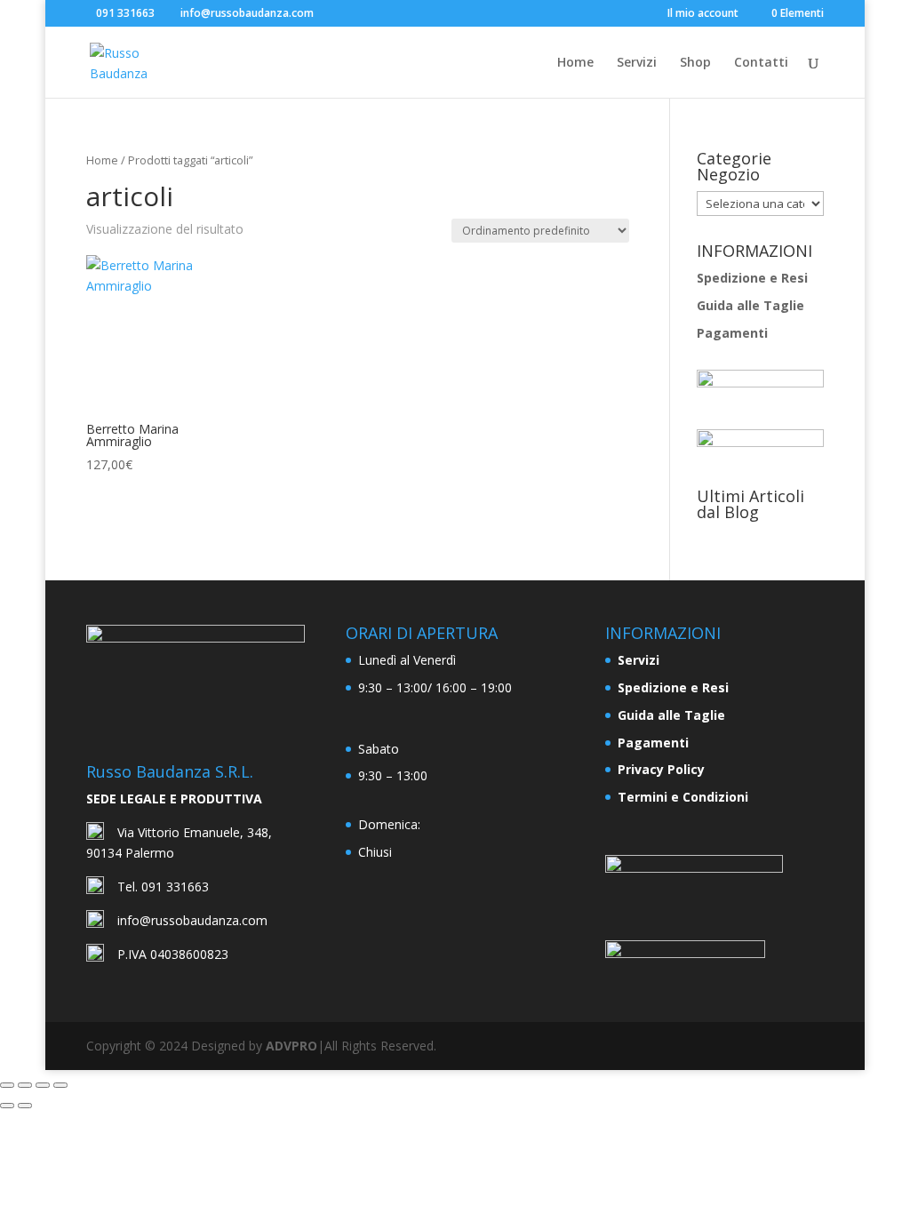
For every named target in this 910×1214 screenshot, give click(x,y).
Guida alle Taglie (750, 305)
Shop (695, 63)
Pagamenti (732, 332)
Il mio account (702, 14)
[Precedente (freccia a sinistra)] (7, 1105)
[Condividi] (43, 1085)
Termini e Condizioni (683, 796)
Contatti (761, 63)
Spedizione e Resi (752, 277)
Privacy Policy (661, 769)
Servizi (637, 63)
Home (575, 63)
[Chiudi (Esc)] (60, 1085)
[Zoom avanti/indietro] (7, 1085)
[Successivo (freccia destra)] (25, 1105)
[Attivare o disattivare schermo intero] (25, 1085)
